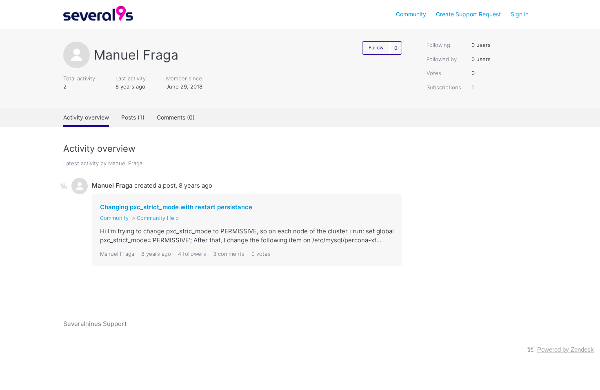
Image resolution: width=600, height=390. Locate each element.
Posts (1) (132, 117)
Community (411, 14)
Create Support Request (468, 14)
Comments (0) (176, 117)
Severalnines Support (95, 324)
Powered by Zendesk (565, 349)
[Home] (98, 18)
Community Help (158, 218)
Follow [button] (376, 47)
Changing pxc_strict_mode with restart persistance (176, 207)
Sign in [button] (520, 14)
